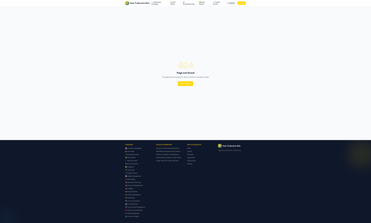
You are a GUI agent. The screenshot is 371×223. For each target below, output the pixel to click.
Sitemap (189, 164)
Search (232, 3)
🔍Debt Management (132, 213)
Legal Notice (191, 157)
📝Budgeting (129, 167)
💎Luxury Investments (132, 201)
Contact (189, 151)
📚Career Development (133, 195)
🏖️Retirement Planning (133, 182)
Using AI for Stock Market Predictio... (168, 148)
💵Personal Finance (131, 164)
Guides (241, 3)
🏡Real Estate (172, 3)
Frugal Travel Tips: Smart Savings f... (168, 161)
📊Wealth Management (133, 176)
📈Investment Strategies (156, 3)
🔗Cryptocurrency (131, 173)
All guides (190, 154)
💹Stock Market (202, 3)
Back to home (185, 84)
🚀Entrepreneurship (189, 3)
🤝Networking (130, 198)
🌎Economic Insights (132, 216)
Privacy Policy (191, 161)
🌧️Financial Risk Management (135, 207)
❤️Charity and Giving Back (134, 210)
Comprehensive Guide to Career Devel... (169, 157)
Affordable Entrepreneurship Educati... (168, 151)
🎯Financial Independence (134, 185)
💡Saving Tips (130, 170)
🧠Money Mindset (131, 192)
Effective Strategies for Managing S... (168, 154)
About (189, 148)
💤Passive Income (216, 3)
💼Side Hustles (130, 179)
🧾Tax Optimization (131, 204)
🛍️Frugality (129, 188)
